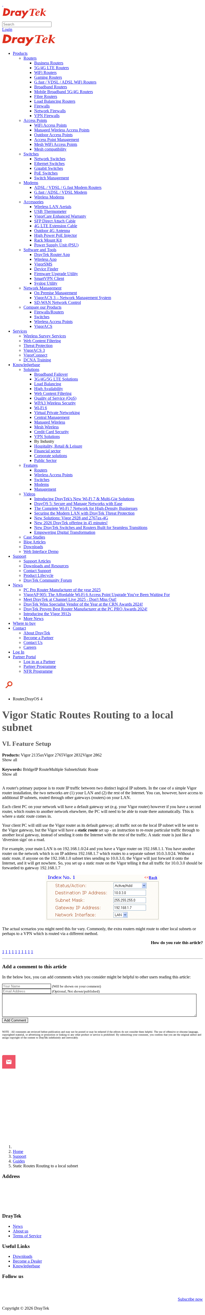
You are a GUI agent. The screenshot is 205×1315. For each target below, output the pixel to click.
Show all (9, 760)
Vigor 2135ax (32, 755)
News (18, 1226)
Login (7, 29)
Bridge (28, 769)
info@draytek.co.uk (19, 1201)
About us (20, 1231)
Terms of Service (27, 1236)
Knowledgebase (26, 1266)
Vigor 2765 (53, 755)
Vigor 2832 (72, 755)
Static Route (88, 769)
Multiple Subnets (63, 769)
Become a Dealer (27, 1261)
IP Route (41, 769)
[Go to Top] (2, 4)
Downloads (22, 1256)
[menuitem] (20, 53)
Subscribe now (190, 1299)
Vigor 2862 (92, 755)
